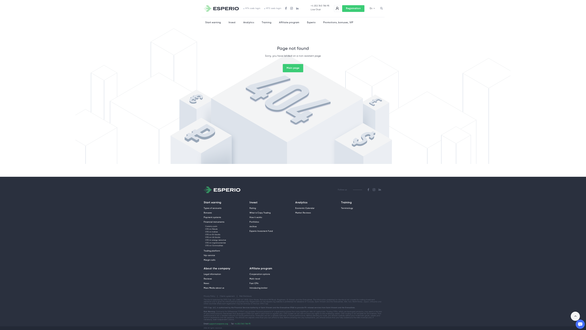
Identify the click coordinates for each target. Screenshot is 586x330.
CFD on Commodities (214, 246)
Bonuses (208, 213)
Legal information (212, 274)
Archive (253, 227)
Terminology (347, 208)
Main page (293, 68)
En (371, 8)
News (206, 283)
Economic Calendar (305, 208)
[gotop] (575, 316)
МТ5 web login (273, 8)
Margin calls (209, 260)
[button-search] (381, 9)
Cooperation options (260, 274)
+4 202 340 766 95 (320, 6)
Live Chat (316, 10)
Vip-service (209, 256)
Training (266, 22)
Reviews (208, 279)
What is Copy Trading (260, 213)
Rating (253, 208)
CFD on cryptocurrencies (215, 243)
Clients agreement (227, 296)
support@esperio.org (218, 324)
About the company (217, 268)
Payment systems (212, 217)
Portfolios (254, 222)
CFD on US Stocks (212, 237)
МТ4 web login (252, 8)
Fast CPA (254, 283)
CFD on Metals (211, 229)
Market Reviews (303, 213)
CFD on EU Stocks (212, 235)
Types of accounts (213, 208)
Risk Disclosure (245, 296)
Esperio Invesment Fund (261, 231)
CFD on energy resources (215, 240)
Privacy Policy (209, 296)
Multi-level (255, 279)
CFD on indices (211, 232)
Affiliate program (261, 268)
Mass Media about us (214, 288)
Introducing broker (259, 288)
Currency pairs (211, 226)
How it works (256, 217)
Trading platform (212, 251)
